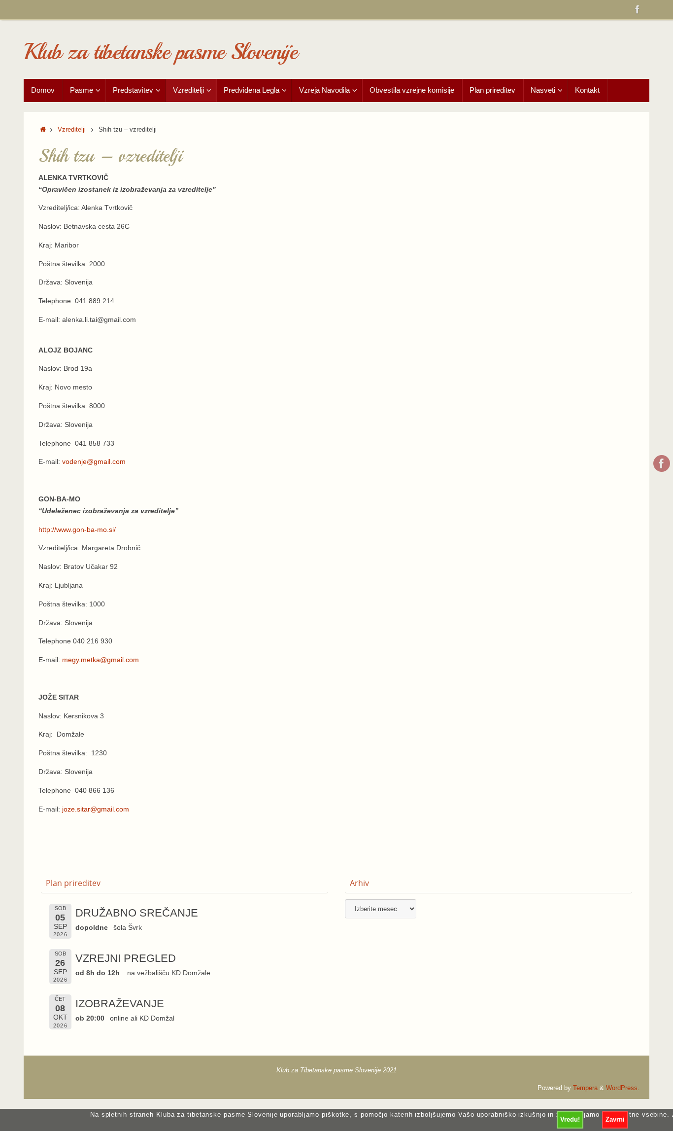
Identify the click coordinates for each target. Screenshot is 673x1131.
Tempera (585, 1088)
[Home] (42, 129)
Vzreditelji (72, 129)
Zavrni (615, 1119)
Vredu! (570, 1119)
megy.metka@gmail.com (100, 660)
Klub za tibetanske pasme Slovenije (160, 52)
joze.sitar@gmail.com (95, 809)
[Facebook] (637, 9)
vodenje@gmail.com (94, 461)
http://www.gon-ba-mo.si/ (77, 529)
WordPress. (622, 1088)
